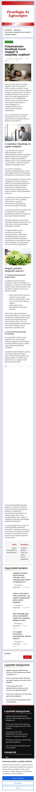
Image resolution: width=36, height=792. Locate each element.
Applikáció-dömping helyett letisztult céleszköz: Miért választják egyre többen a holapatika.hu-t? (21, 577)
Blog (7, 757)
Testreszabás (18, 783)
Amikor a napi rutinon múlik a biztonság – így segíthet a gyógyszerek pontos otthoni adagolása (21, 598)
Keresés (7, 653)
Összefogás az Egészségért (18, 14)
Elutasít (18, 788)
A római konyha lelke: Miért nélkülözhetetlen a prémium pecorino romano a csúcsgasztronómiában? (17, 688)
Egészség (8, 42)
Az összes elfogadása (18, 778)
